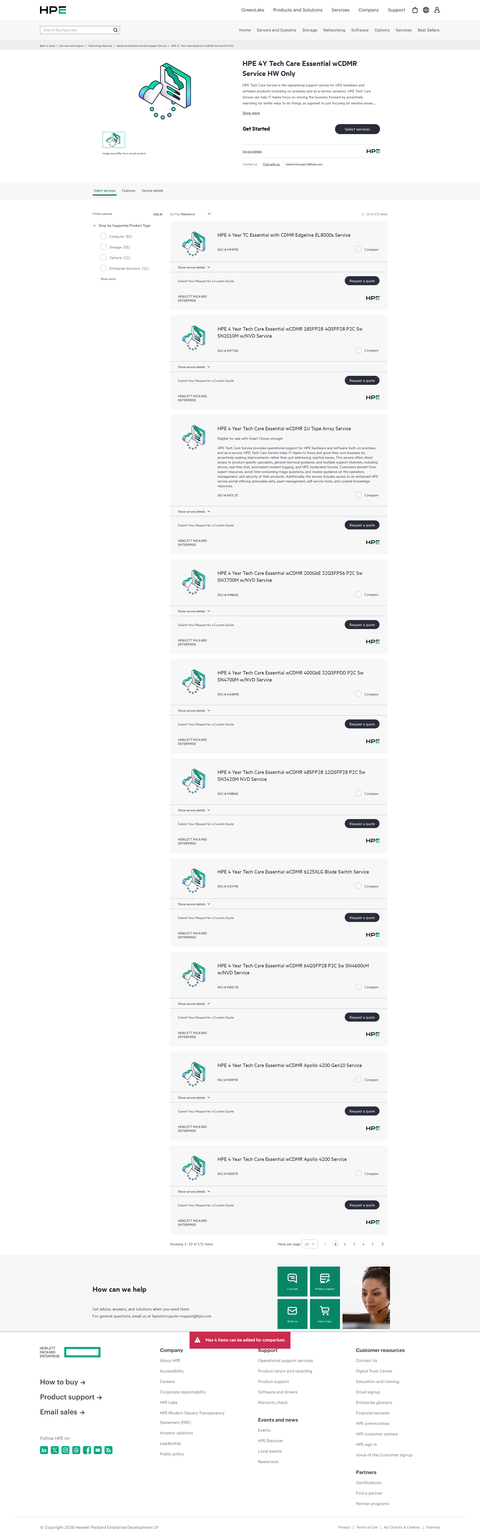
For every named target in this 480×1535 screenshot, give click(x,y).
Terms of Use (367, 1527)
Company (368, 10)
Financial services (373, 1412)
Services (341, 10)
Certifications (369, 1482)
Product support (324, 1289)
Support (396, 10)
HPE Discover (270, 1440)
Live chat (292, 1289)
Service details (252, 151)
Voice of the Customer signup (384, 1454)
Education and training (377, 1381)
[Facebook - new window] (87, 1450)
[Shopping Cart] (415, 9)
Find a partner (369, 1493)
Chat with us (271, 164)
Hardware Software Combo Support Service (141, 45)
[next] (383, 1244)
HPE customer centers (377, 1433)
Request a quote (362, 280)
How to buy (325, 1321)
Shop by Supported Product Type (124, 225)
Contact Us (366, 1360)
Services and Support (71, 45)
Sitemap (433, 1527)
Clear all (157, 214)
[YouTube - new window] (98, 1450)
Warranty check (273, 1402)
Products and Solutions (297, 10)
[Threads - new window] (76, 1450)
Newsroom (268, 1461)
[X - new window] (55, 1450)
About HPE (170, 1360)
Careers (167, 1381)
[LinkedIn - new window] (44, 1450)
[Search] (115, 30)
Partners (366, 1472)
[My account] (437, 9)
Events (264, 1430)
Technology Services (100, 45)
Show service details (191, 267)
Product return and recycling (285, 1370)
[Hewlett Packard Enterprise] (53, 9)
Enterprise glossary (374, 1402)
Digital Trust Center (374, 1370)
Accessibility (172, 1370)
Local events (270, 1451)
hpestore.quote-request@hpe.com (181, 1315)
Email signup (368, 1391)
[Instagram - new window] (66, 1450)
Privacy (344, 1527)
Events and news (278, 1420)
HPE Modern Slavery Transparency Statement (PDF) (192, 1417)
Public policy (172, 1453)
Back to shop (47, 45)
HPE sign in (366, 1444)
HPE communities (373, 1423)
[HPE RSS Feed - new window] (108, 1450)
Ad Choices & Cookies (402, 1527)
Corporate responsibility (183, 1391)
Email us (293, 1321)
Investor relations (176, 1432)
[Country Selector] (426, 9)
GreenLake (253, 10)
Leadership (170, 1443)
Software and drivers (278, 1391)
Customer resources (380, 1350)
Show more (251, 112)
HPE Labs (169, 1402)
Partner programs (372, 1503)
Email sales (58, 1411)
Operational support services (285, 1360)
